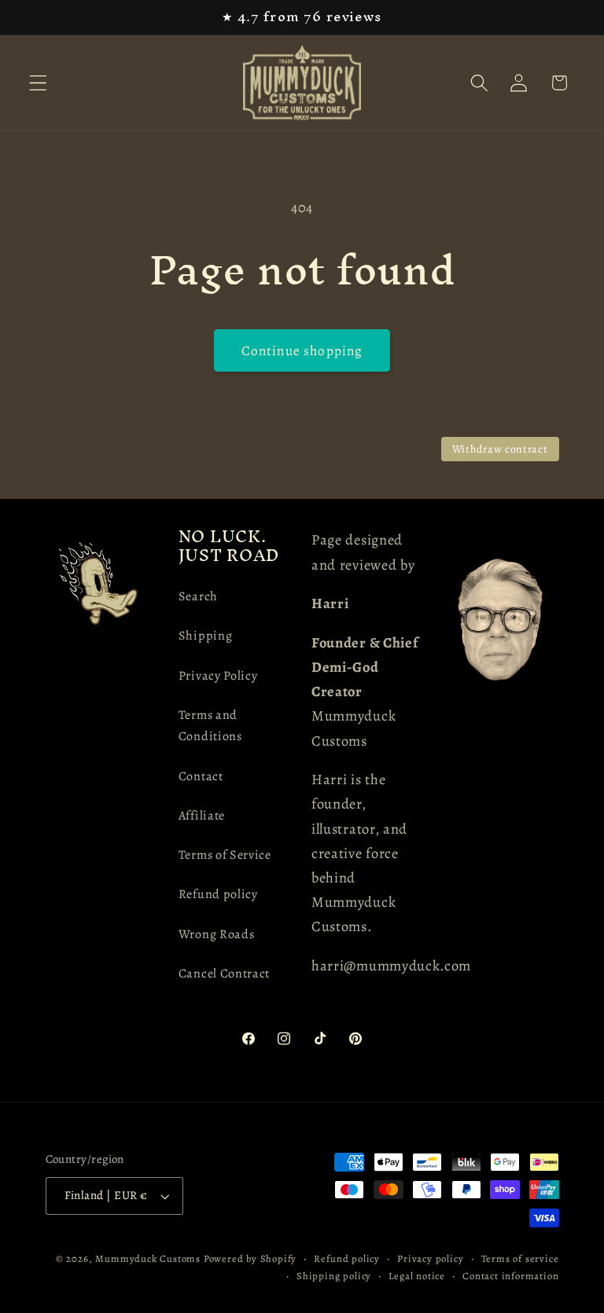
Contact (201, 776)
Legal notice (417, 1275)
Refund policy (218, 894)
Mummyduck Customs (148, 1258)
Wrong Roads (217, 934)
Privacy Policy (218, 675)
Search (198, 596)
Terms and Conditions (210, 725)
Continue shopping (302, 350)
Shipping (206, 635)
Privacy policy (430, 1258)
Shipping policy (333, 1275)
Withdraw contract (500, 449)
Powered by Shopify (250, 1258)
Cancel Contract (224, 973)
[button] (38, 83)
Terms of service (520, 1258)
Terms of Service (225, 855)
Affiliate (202, 815)
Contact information (510, 1275)
